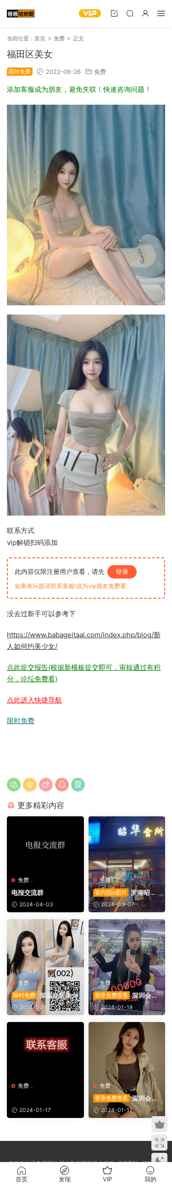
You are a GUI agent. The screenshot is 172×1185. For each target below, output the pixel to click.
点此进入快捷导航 (34, 700)
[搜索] (130, 13)
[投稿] (114, 13)
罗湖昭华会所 (124, 892)
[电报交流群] (45, 843)
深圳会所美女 (45, 995)
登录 (122, 571)
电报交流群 (27, 892)
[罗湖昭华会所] (127, 843)
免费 (100, 71)
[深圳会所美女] (45, 946)
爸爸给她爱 (20, 14)
